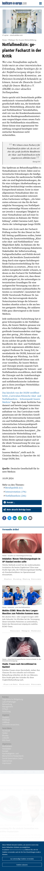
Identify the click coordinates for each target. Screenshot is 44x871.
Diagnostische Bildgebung (12, 699)
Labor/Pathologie (9, 702)
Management (7, 706)
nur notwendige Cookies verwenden (22, 859)
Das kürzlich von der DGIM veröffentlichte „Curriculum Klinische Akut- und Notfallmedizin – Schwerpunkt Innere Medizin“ (21, 397)
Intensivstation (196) (15, 491)
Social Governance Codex (12, 758)
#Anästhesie (8, 579)
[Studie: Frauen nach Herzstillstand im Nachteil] (22, 647)
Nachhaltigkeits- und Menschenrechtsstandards (12, 754)
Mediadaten (7, 746)
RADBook (6, 720)
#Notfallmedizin (36, 631)
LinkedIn (5, 738)
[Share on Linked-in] (15, 518)
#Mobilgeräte (26, 631)
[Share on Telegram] (25, 518)
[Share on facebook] (4, 518)
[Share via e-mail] (30, 518)
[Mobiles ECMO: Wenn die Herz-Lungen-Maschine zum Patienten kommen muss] (22, 595)
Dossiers (5, 717)
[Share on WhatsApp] (20, 518)
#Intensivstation (36, 579)
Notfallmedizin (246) (15, 495)
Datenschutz (7, 761)
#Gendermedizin (24, 684)
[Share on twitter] (9, 518)
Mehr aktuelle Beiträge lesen (18, 509)
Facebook (6, 730)
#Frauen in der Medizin (10, 684)
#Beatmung (26, 579)
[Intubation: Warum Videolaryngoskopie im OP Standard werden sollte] (22, 543)
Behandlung (7, 704)
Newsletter (6, 748)
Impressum (6, 763)
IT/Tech (5, 709)
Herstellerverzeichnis (10, 724)
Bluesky (5, 735)
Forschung (6, 711)
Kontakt (5, 751)
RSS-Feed (6, 740)
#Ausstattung (17, 579)
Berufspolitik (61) (14, 487)
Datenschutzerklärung (16, 850)
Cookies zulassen (22, 865)
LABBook (5, 722)
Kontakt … (10, 502)
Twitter (5, 733)
